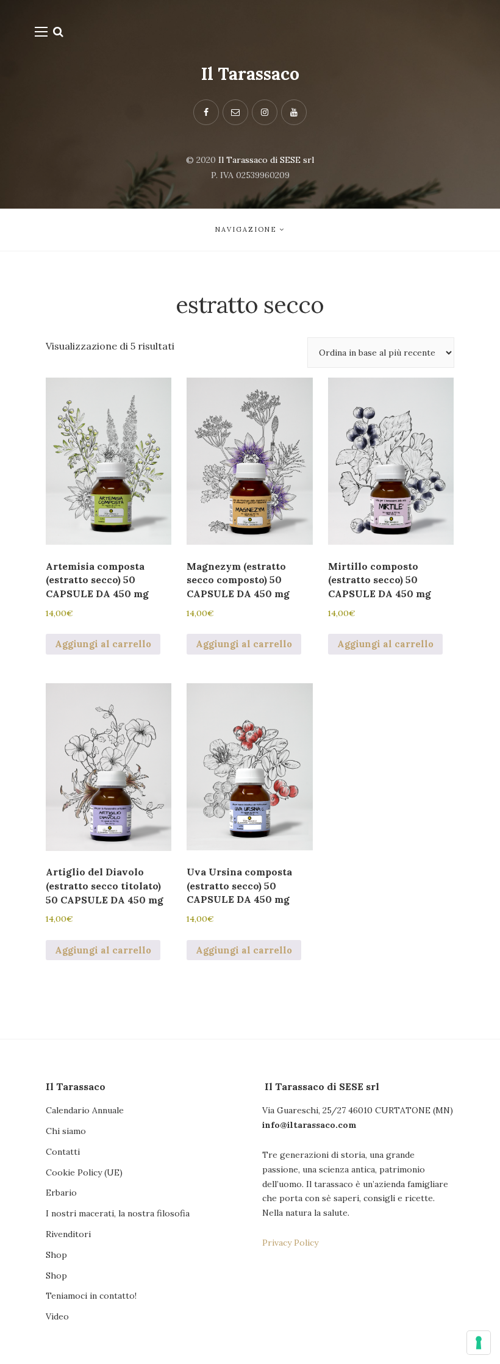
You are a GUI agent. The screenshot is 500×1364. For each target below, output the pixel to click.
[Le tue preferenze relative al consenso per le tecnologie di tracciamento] (478, 1342)
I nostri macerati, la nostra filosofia (118, 1213)
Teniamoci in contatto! (91, 1295)
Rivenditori (68, 1234)
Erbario (61, 1192)
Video (57, 1316)
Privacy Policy (290, 1242)
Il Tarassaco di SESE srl (266, 159)
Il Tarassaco (250, 74)
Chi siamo (66, 1130)
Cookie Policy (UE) (84, 1172)
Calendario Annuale (85, 1110)
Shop (56, 1254)
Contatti (63, 1151)
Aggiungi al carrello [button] (103, 644)
